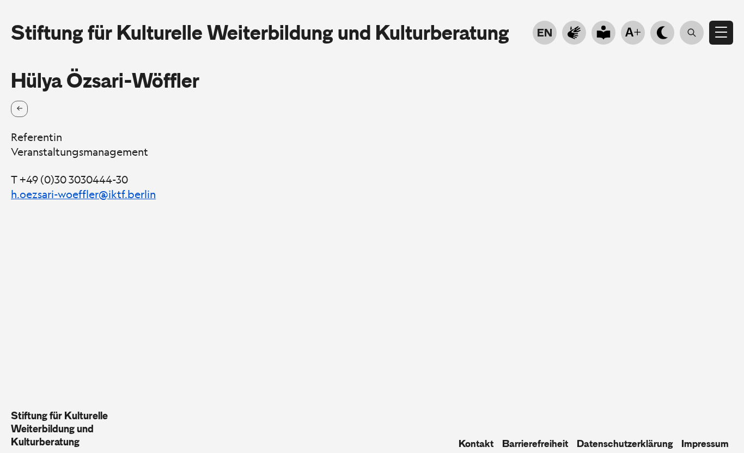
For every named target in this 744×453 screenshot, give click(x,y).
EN (544, 32)
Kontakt (476, 444)
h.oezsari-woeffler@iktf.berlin (83, 194)
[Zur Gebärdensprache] (574, 33)
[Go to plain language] (603, 33)
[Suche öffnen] (692, 33)
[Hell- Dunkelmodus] (662, 33)
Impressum (705, 444)
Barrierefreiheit (535, 444)
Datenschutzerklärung (625, 444)
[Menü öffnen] (721, 33)
